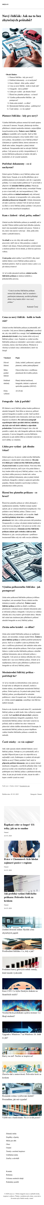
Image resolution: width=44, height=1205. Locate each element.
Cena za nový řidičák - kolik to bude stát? (24, 86)
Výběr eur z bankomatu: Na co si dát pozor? (21, 1117)
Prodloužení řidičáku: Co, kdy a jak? (18, 951)
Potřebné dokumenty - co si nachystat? (23, 80)
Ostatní (39, 794)
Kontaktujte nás (25, 786)
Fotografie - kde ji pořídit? (18, 89)
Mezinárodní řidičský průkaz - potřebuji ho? (25, 106)
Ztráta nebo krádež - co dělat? (20, 103)
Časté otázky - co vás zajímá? (19, 109)
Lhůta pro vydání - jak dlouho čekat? (22, 92)
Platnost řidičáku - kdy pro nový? (21, 77)
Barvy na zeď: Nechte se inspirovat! (17, 1056)
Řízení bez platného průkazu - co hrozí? (23, 94)
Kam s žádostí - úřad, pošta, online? (22, 83)
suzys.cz (5, 4)
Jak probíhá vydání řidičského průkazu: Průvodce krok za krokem (20, 897)
